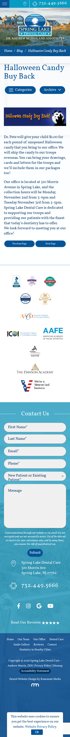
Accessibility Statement (35, 671)
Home (8, 51)
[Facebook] (18, 606)
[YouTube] (50, 606)
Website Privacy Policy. (41, 726)
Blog (20, 51)
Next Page (51, 244)
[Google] (39, 606)
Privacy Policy (42, 665)
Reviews (39, 644)
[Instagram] (28, 606)
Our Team (23, 639)
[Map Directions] (24, 4)
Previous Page (19, 244)
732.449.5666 (40, 585)
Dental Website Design (22, 679)
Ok (37, 732)
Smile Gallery (21, 644)
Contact (52, 644)
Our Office (39, 639)
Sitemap (58, 665)
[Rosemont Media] (35, 686)
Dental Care (56, 639)
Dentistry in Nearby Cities (35, 649)
